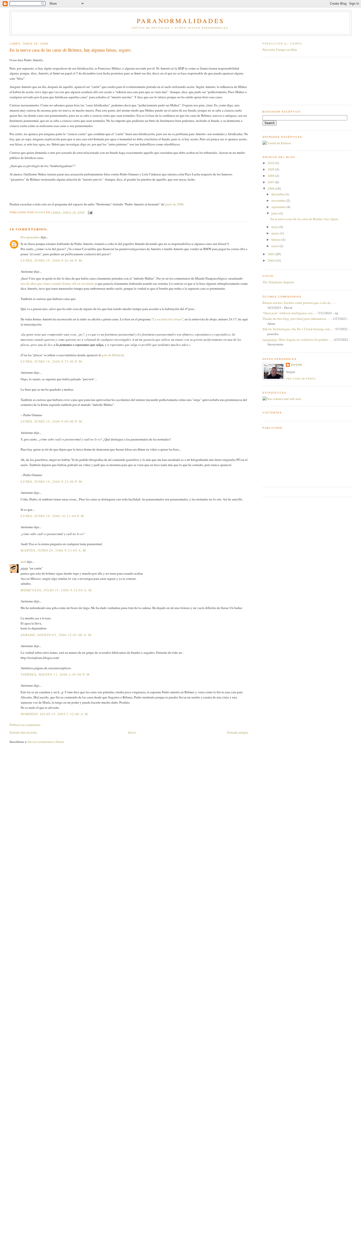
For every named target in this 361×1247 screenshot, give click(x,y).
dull (23, 561)
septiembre (279, 207)
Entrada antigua (237, 732)
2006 (271, 188)
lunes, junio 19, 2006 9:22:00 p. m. (52, 481)
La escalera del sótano (167, 319)
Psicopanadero (30, 237)
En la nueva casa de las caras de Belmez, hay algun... (305, 219)
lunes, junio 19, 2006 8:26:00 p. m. (52, 260)
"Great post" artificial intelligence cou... (289, 313)
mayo (275, 227)
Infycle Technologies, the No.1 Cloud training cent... (297, 329)
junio (275, 213)
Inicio (132, 732)
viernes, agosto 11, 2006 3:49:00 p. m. (56, 674)
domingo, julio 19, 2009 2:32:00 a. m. (55, 714)
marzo (275, 233)
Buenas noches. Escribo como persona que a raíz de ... (298, 302)
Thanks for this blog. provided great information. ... (296, 318)
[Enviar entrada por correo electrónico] (90, 212)
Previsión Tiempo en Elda (280, 49)
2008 (271, 175)
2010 (271, 163)
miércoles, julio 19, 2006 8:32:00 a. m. (57, 590)
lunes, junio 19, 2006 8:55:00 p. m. (52, 361)
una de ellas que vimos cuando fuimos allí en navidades (58, 283)
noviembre (278, 200)
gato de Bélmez (112, 355)
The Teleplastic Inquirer (278, 282)
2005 (271, 254)
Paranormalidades (180, 20)
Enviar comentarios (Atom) (46, 741)
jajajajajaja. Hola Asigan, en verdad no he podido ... (297, 339)
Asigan (296, 364)
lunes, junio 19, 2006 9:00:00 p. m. (52, 421)
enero (275, 246)
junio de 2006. (174, 204)
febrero (276, 239)
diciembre (278, 194)
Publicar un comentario (25, 725)
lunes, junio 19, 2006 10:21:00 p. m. (53, 516)
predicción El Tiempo (282, 43)
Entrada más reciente (23, 732)
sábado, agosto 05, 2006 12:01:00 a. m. (56, 635)
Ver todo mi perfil (301, 378)
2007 (271, 182)
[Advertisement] (285, 80)
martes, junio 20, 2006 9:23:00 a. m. (54, 550)
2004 (271, 260)
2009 (271, 169)
